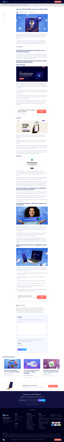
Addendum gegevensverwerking (44, 418)
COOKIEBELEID (13, 440)
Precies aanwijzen (29, 418)
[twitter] (4, 15)
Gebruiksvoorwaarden (42, 415)
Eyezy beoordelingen (18, 419)
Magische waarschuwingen (31, 425)
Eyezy (23, 83)
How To (28, 12)
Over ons (16, 415)
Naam (19, 335)
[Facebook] (4, 18)
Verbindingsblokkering (30, 423)
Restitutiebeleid (41, 426)
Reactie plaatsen (22, 349)
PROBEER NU (58, 1)
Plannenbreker (29, 419)
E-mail (35, 335)
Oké (58, 439)
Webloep (28, 422)
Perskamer (16, 418)
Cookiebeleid (41, 425)
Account (16, 425)
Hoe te (21, 1)
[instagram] (57, 419)
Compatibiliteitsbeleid (42, 428)
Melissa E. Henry (23, 12)
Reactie (19, 322)
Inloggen (16, 426)
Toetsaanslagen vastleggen (31, 415)
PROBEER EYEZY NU (41, 111)
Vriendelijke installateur (30, 429)
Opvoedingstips (15, 1)
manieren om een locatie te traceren (28, 40)
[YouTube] (60, 419)
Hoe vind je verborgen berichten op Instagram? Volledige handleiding (31, 372)
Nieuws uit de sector (34, 1)
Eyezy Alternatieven (26, 1)
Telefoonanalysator (30, 426)
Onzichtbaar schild (30, 427)
